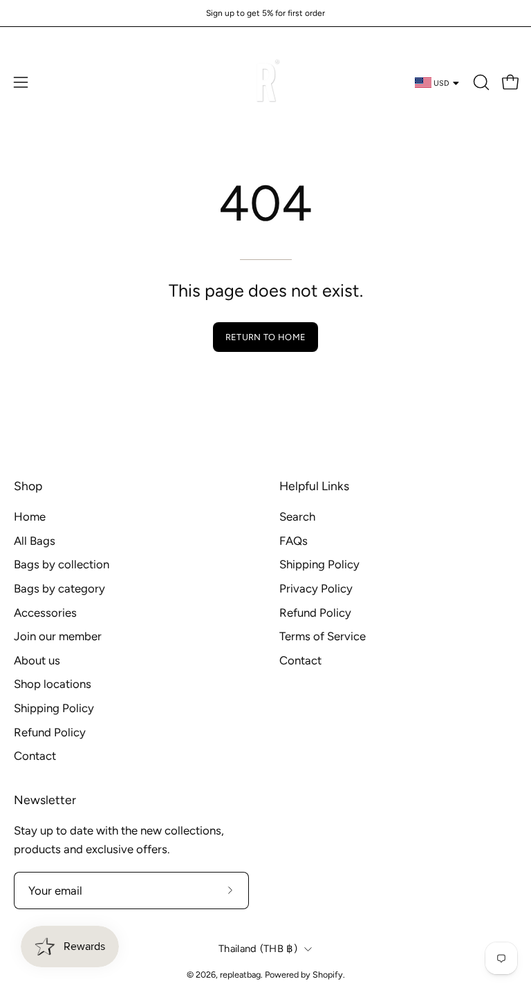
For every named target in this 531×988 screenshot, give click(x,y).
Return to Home (265, 337)
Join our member (58, 636)
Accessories (45, 612)
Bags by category (59, 588)
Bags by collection (61, 564)
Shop (28, 485)
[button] (480, 82)
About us (37, 660)
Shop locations (52, 684)
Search (297, 516)
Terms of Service (322, 636)
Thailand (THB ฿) (257, 948)
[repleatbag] (265, 82)
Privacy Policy (316, 588)
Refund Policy (50, 732)
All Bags (34, 541)
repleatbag (240, 974)
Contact (35, 756)
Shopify (328, 974)
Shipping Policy (54, 708)
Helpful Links (314, 485)
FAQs (293, 541)
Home (30, 516)
